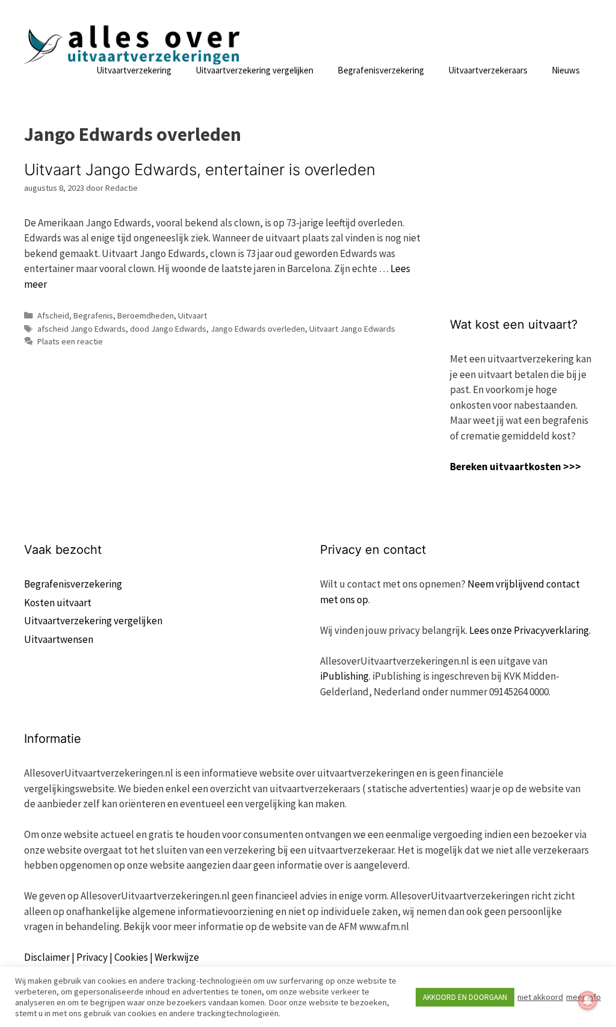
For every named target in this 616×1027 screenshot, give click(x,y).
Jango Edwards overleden (258, 328)
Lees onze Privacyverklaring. (530, 630)
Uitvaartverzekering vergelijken (254, 70)
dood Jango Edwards (168, 328)
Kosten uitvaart (57, 602)
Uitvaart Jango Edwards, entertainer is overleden (199, 169)
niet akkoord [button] (540, 996)
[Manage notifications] (587, 1000)
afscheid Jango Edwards (81, 328)
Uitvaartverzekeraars (488, 70)
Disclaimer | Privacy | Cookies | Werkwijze (111, 957)
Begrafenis (93, 315)
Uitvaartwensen (58, 639)
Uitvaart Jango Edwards (352, 328)
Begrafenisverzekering (380, 70)
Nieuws (566, 70)
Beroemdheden (145, 315)
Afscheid (53, 315)
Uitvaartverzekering (133, 70)
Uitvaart (192, 315)
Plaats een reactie (70, 341)
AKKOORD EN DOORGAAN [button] (465, 997)
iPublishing (344, 676)
